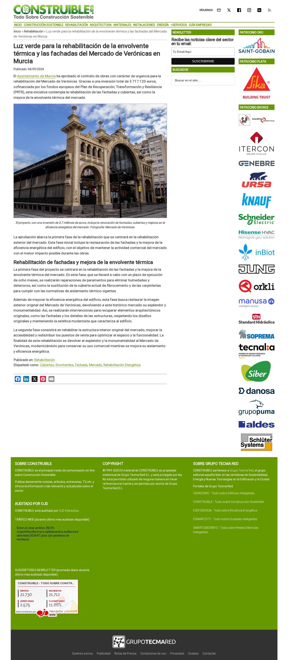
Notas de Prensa (125, 653)
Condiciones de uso (153, 653)
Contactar (209, 653)
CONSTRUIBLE (53, 11)
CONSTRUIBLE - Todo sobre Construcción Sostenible (228, 501)
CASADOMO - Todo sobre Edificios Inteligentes (223, 493)
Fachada (81, 365)
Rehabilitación (33, 31)
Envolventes (64, 365)
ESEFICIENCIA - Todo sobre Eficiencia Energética (225, 510)
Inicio (17, 31)
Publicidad (103, 653)
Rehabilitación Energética (121, 365)
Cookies (193, 653)
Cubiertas (47, 365)
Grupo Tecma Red (242, 470)
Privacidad (177, 653)
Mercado (95, 365)
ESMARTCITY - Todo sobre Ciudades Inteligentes (225, 519)
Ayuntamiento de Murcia (36, 76)
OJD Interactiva (69, 510)
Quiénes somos (82, 653)
